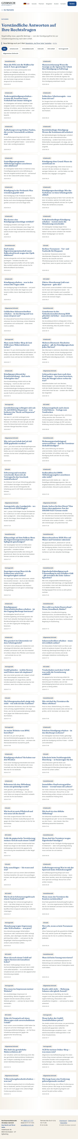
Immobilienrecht (28, 49)
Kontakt (63, 4)
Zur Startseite (8, 10)
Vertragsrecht (63, 49)
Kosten (56, 4)
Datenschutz (72, 1120)
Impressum (63, 1120)
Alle (4, 49)
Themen (41, 4)
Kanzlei (34, 4)
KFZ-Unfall (51, 49)
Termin (72, 4)
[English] (28, 4)
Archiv (55, 43)
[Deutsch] (25, 4)
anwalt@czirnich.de (27, 1125)
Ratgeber (49, 4)
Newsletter (63, 1123)
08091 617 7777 (28, 1120)
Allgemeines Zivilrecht (10, 53)
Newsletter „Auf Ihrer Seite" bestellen (38, 43)
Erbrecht (41, 49)
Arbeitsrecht (14, 49)
